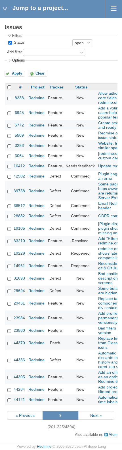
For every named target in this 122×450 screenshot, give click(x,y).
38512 (19, 205)
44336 (19, 360)
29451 (19, 303)
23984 (19, 318)
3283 (19, 145)
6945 (19, 112)
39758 (19, 191)
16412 (19, 166)
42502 (19, 176)
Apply (17, 73)
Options (18, 60)
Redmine (36, 98)
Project (38, 87)
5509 (19, 135)
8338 (19, 98)
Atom (113, 435)
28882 (19, 216)
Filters (17, 36)
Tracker (56, 87)
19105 (19, 228)
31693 (19, 278)
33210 (19, 240)
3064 (19, 155)
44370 (19, 343)
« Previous (25, 415)
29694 (19, 290)
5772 (19, 125)
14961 (19, 265)
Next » (96, 415)
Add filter (14, 52)
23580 (19, 330)
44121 (19, 399)
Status (19, 43)
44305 (19, 377)
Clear (40, 73)
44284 (19, 389)
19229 (19, 253)
